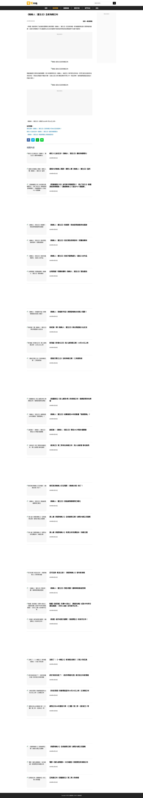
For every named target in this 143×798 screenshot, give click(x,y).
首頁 (46, 8)
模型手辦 (77, 8)
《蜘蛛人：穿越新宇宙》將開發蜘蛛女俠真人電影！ (68, 312)
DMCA (75, 795)
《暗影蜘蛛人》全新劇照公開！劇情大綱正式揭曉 (67, 747)
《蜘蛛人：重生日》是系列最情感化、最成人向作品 (68, 256)
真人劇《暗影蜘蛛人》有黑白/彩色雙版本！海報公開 (68, 532)
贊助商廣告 (59, 34)
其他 (97, 8)
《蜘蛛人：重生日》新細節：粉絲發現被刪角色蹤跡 (68, 225)
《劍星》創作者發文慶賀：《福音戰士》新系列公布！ (68, 619)
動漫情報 (55, 8)
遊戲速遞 (66, 8)
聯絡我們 (80, 795)
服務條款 (71, 795)
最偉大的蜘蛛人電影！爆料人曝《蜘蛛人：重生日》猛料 (69, 169)
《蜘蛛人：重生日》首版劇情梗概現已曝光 (65, 501)
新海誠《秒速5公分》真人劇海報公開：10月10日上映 (68, 343)
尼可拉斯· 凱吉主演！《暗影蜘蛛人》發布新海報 (67, 573)
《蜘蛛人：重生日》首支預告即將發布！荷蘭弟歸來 (68, 240)
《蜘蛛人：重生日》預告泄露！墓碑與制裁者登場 (67, 588)
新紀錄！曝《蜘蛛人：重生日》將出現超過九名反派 (68, 327)
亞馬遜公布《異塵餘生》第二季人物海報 (64, 778)
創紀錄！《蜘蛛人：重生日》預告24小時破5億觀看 (68, 430)
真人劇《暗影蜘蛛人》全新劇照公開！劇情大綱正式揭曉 (69, 517)
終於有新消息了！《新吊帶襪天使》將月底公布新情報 (69, 675)
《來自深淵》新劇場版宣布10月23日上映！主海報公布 (69, 691)
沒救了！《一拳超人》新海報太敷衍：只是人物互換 (68, 660)
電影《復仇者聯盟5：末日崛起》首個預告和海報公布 (68, 762)
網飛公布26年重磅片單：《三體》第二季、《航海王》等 (69, 706)
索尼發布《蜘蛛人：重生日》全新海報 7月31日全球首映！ (44, 128)
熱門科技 (87, 8)
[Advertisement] (106, 38)
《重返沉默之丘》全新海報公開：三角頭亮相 (65, 358)
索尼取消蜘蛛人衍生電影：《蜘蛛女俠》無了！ (66, 486)
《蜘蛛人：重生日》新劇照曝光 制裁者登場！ (40, 134)
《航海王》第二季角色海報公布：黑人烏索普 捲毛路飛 (69, 445)
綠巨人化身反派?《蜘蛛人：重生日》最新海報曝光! (42, 131)
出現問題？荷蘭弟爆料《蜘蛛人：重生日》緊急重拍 (68, 271)
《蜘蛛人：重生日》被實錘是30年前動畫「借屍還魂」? (69, 414)
